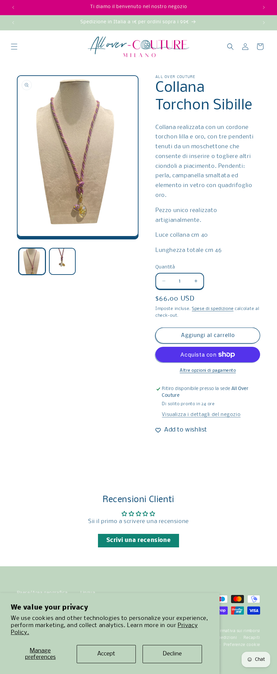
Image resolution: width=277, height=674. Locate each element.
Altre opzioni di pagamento (208, 370)
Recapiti (252, 638)
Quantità (165, 267)
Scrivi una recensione (138, 540)
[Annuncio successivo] (263, 7)
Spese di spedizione (212, 309)
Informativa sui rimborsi (235, 631)
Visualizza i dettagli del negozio (201, 414)
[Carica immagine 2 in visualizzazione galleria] (62, 261)
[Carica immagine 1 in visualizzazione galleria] (32, 261)
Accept (106, 654)
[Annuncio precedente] (13, 7)
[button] (14, 46)
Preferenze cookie (242, 645)
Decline (172, 654)
